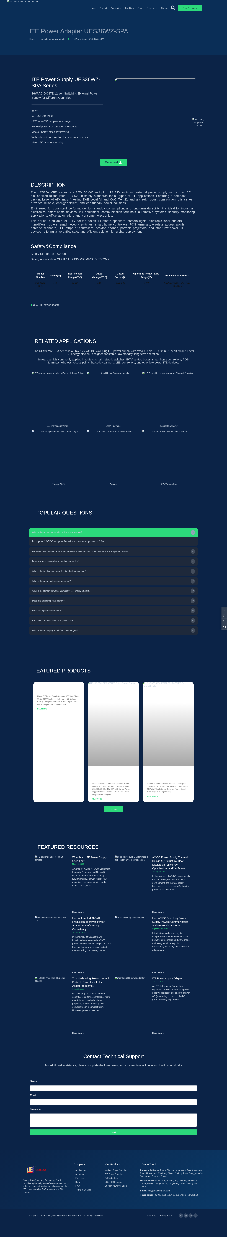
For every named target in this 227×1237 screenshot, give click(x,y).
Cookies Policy (150, 1215)
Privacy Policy (166, 1215)
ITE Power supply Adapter (167, 978)
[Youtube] (191, 1215)
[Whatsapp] (195, 1215)
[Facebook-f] (181, 1215)
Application (116, 8)
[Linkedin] (186, 1215)
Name (33, 1081)
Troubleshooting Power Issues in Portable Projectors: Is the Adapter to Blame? (91, 982)
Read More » (42, 709)
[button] (113, 532)
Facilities (129, 8)
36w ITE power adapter (46, 304)
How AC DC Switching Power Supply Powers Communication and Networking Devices (170, 922)
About (140, 8)
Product (103, 8)
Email (33, 1095)
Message (35, 1109)
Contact (164, 8)
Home (93, 8)
